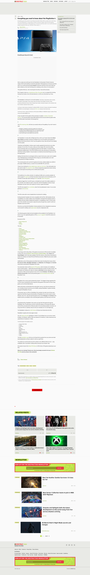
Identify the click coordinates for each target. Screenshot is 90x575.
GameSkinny (65, 553)
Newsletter (46, 1)
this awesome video (30, 167)
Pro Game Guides (18, 553)
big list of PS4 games (35, 267)
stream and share (25, 315)
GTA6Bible (45, 554)
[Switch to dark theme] (73, 1)
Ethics (20, 549)
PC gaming (26, 176)
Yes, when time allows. (63, 27)
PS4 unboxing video (24, 124)
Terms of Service (47, 470)
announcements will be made (46, 273)
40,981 (46, 536)
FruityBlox (35, 554)
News (51, 1)
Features (61, 1)
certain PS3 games (45, 178)
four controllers (31, 187)
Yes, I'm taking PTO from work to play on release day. (67, 22)
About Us (16, 549)
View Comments (37, 390)
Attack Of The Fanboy (34, 553)
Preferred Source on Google (36, 379)
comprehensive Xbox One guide (35, 92)
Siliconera (45, 553)
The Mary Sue (24, 554)
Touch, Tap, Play (30, 554)
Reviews (56, 1)
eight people (33, 207)
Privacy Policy (53, 470)
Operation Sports (18, 554)
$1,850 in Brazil (37, 108)
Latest (66, 1)
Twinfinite (23, 553)
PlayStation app (24, 337)
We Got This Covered (52, 553)
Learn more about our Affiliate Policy (32, 377)
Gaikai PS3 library (32, 346)
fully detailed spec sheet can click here (37, 166)
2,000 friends (33, 310)
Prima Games (40, 553)
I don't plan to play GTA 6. (64, 29)
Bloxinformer (40, 554)
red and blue (25, 188)
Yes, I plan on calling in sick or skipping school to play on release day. (66, 25)
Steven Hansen (22, 27)
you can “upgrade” (41, 214)
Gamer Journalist (59, 553)
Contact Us (24, 549)
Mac (36, 178)
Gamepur (27, 553)
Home (19, 16)
